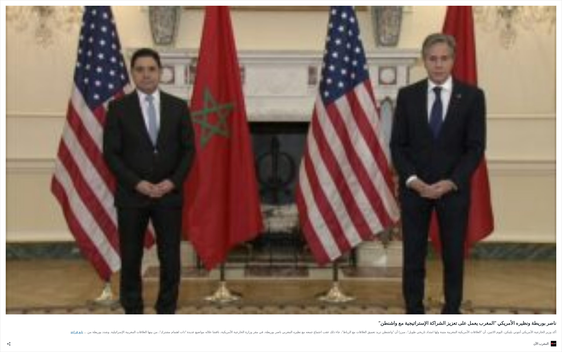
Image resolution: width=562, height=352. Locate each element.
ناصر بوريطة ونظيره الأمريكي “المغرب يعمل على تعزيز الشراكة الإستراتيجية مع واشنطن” (467, 323)
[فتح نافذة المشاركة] (9, 342)
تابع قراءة (77, 332)
